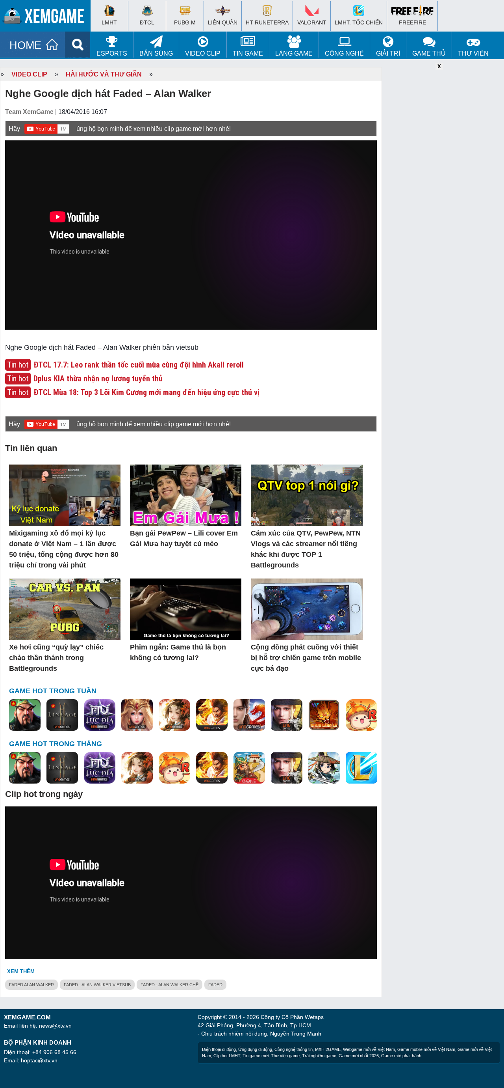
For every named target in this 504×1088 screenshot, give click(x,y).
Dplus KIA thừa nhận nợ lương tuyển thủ (98, 379)
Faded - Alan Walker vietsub (97, 984)
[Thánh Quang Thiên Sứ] (137, 715)
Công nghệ (344, 53)
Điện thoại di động (219, 1049)
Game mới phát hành (401, 1055)
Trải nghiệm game (319, 1055)
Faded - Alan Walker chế (169, 984)
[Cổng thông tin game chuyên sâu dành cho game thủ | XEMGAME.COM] (47, 18)
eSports (111, 53)
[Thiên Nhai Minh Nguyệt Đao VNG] (174, 715)
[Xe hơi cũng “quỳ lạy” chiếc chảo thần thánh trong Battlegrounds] (64, 610)
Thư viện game (285, 1055)
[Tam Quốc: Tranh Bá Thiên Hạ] (25, 715)
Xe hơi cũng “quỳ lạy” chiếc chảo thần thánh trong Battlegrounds (56, 657)
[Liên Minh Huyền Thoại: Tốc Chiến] (361, 768)
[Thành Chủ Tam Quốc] (249, 768)
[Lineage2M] (62, 715)
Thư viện (473, 53)
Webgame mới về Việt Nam (369, 1049)
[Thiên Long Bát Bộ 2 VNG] (249, 715)
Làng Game (294, 53)
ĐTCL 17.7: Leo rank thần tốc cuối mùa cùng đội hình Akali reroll (138, 365)
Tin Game (248, 53)
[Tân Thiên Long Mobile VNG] (212, 715)
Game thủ (429, 53)
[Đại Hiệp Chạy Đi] (324, 768)
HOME (25, 45)
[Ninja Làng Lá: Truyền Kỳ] (324, 715)
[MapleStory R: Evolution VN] (361, 715)
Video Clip (202, 53)
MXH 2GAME (328, 1049)
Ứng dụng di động (255, 1049)
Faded (215, 984)
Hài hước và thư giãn (104, 74)
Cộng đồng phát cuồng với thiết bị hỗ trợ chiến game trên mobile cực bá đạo (306, 657)
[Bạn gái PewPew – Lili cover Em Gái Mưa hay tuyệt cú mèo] (185, 496)
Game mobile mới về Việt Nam (426, 1049)
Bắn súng (156, 53)
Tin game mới (256, 1055)
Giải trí (388, 53)
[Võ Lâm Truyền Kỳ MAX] (286, 715)
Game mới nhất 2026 (359, 1055)
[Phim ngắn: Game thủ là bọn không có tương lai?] (185, 610)
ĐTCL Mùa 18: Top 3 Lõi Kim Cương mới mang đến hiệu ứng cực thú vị (146, 392)
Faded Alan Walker (31, 984)
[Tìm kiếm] (78, 45)
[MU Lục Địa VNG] (99, 715)
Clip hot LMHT (226, 1055)
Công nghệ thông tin (293, 1049)
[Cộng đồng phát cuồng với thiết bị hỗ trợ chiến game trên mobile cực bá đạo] (306, 610)
